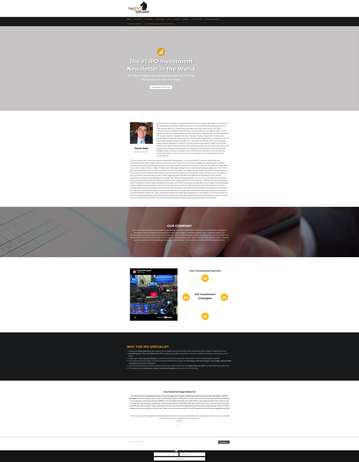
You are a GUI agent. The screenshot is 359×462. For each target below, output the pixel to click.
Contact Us (176, 19)
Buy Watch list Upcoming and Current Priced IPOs (160, 24)
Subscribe (186, 19)
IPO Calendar (148, 19)
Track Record (138, 19)
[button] (161, 87)
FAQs (168, 19)
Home (129, 19)
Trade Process (159, 19)
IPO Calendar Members (212, 19)
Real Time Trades (197, 19)
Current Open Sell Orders (134, 24)
